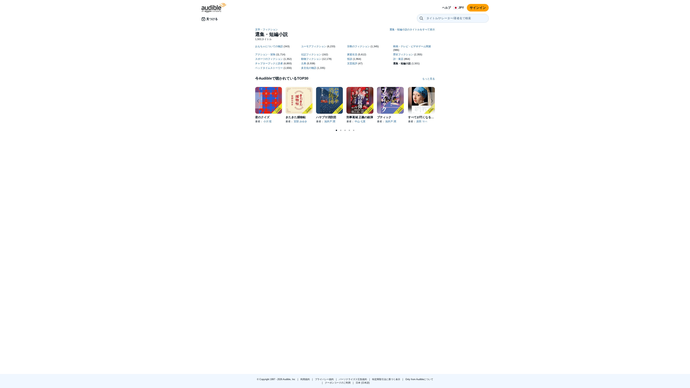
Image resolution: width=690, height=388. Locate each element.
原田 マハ (421, 121)
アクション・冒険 (265, 54)
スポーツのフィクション (269, 58)
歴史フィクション (403, 54)
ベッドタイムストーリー (269, 67)
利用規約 (305, 379)
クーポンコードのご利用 (338, 382)
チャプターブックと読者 (269, 63)
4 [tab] (349, 130)
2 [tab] (340, 130)
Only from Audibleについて (419, 379)
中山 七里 (360, 121)
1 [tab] (336, 130)
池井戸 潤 (329, 121)
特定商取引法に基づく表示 (386, 379)
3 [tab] (345, 130)
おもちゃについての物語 (269, 46)
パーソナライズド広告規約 (353, 379)
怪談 (349, 58)
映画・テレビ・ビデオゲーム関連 (412, 46)
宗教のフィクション (358, 46)
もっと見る (428, 78)
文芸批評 (352, 63)
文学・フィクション (266, 29)
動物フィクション (311, 58)
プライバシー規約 (324, 379)
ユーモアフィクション (313, 46)
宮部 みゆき (300, 121)
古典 (303, 63)
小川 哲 (267, 121)
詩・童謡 (398, 58)
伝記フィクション (311, 54)
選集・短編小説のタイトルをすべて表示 (412, 29)
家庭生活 (352, 54)
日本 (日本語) (363, 382)
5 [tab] (353, 130)
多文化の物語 (308, 67)
